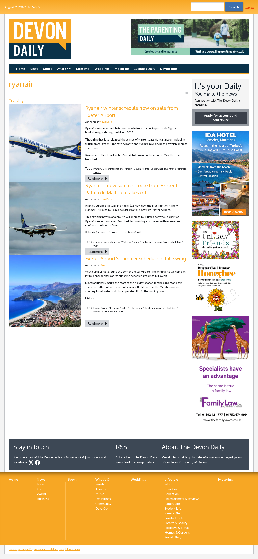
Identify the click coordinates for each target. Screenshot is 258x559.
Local (40, 484)
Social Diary (173, 537)
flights (146, 168)
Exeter (154, 168)
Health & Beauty (176, 523)
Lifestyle (82, 68)
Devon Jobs (169, 68)
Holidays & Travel (177, 527)
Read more (95, 178)
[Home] (68, 39)
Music (99, 494)
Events (100, 484)
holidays (164, 168)
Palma (136, 241)
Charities (171, 489)
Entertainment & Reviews (182, 499)
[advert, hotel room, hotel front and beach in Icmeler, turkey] (220, 173)
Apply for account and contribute (220, 117)
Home (20, 68)
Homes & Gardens (177, 532)
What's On (64, 68)
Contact (13, 549)
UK (39, 489)
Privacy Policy (25, 549)
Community (103, 503)
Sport (47, 68)
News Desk (106, 121)
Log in (249, 7)
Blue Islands (150, 307)
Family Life (172, 503)
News (34, 68)
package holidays (167, 307)
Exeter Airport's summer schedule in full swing (135, 258)
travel (173, 168)
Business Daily (144, 68)
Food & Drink (174, 518)
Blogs (169, 484)
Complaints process (69, 549)
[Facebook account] (37, 462)
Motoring (121, 68)
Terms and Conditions (46, 549)
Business (43, 499)
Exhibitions (103, 499)
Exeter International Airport (117, 168)
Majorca (115, 241)
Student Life (173, 508)
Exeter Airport (101, 307)
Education (172, 494)
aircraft (182, 168)
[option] (190, 37)
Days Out (101, 508)
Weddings (102, 68)
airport (97, 172)
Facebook (20, 462)
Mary (102, 265)
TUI (131, 307)
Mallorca (126, 241)
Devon (137, 168)
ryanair (97, 168)
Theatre (100, 489)
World (41, 494)
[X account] (31, 462)
